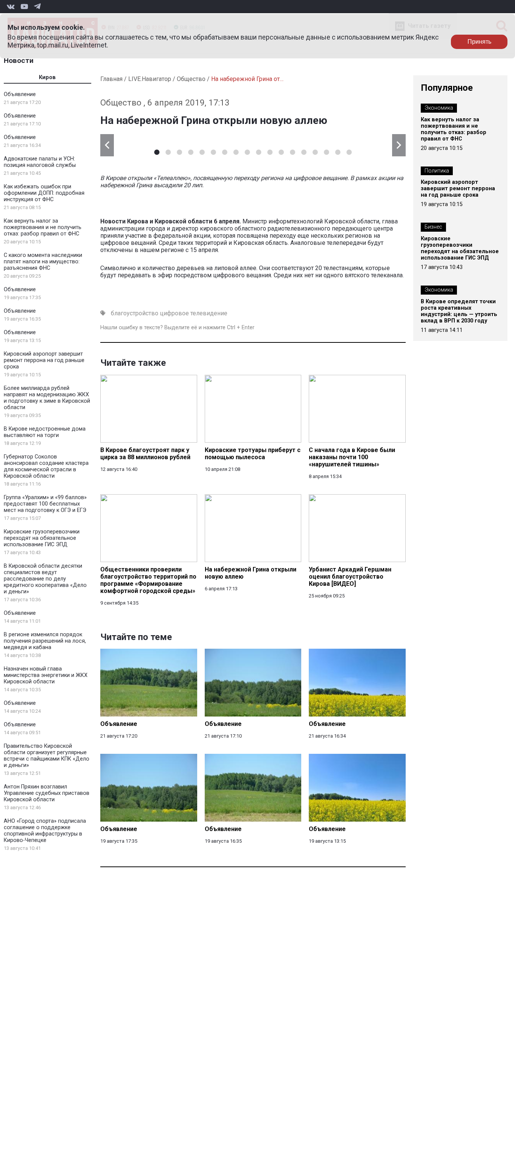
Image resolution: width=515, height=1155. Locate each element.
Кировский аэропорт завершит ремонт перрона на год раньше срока (44, 360)
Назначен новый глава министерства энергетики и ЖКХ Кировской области (45, 675)
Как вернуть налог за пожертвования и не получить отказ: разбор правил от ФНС (42, 227)
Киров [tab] (47, 77)
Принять (479, 41)
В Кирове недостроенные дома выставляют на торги (45, 432)
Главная (111, 78)
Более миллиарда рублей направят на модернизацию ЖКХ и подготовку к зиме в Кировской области (47, 398)
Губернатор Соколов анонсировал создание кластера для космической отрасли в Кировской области (46, 466)
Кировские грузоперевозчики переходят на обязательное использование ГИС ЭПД (42, 538)
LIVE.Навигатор (149, 78)
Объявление (20, 94)
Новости (19, 60)
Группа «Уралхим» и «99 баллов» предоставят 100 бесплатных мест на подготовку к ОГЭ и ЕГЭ (45, 503)
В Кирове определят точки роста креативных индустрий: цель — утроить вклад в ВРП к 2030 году (459, 311)
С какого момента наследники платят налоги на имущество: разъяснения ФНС (43, 261)
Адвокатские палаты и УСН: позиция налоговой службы (40, 162)
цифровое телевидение (193, 313)
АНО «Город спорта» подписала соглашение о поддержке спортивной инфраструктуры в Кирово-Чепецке (45, 830)
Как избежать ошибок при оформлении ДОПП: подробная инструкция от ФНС (44, 193)
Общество (191, 78)
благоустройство (134, 313)
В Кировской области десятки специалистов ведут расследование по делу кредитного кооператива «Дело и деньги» (45, 579)
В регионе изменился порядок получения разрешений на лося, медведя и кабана (45, 641)
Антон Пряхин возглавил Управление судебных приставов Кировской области (46, 793)
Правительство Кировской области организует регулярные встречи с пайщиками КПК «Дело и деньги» (46, 755)
